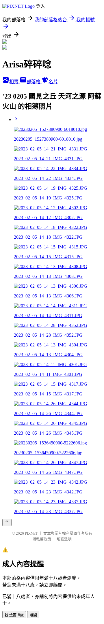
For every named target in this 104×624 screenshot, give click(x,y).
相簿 (14, 81)
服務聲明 (64, 539)
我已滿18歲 (14, 615)
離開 (33, 615)
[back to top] (7, 522)
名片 (53, 81)
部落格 (34, 81)
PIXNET (31, 533)
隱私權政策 (41, 539)
